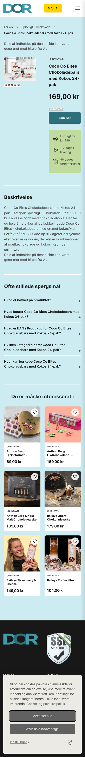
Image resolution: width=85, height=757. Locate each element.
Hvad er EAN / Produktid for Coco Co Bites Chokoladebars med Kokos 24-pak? (37, 330)
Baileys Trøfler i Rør (60, 580)
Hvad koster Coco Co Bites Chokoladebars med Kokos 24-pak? (41, 314)
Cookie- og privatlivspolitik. (46, 703)
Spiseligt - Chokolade (35, 27)
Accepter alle (42, 716)
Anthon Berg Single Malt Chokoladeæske (22, 517)
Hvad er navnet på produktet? (27, 300)
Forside (9, 27)
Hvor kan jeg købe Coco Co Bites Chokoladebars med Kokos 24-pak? (32, 363)
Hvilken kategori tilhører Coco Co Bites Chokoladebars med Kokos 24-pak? (34, 347)
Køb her (65, 118)
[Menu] (78, 8)
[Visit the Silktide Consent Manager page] (70, 742)
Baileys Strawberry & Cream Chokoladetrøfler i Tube (21, 585)
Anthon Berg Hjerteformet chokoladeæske (18, 454)
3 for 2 (53, 8)
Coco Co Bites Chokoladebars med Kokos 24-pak (38, 33)
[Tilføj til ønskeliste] (34, 412)
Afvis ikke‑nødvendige (42, 729)
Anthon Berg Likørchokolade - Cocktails (59, 454)
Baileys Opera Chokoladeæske (58, 517)
